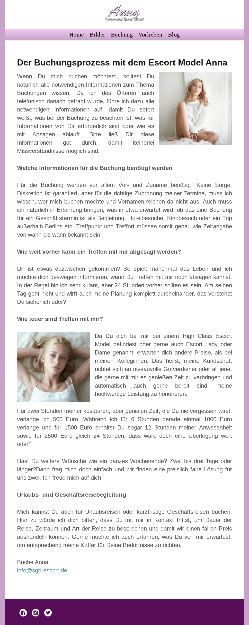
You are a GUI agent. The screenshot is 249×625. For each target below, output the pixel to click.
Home (76, 34)
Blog (174, 34)
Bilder (97, 34)
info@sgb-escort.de (42, 570)
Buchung (122, 34)
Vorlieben (150, 34)
